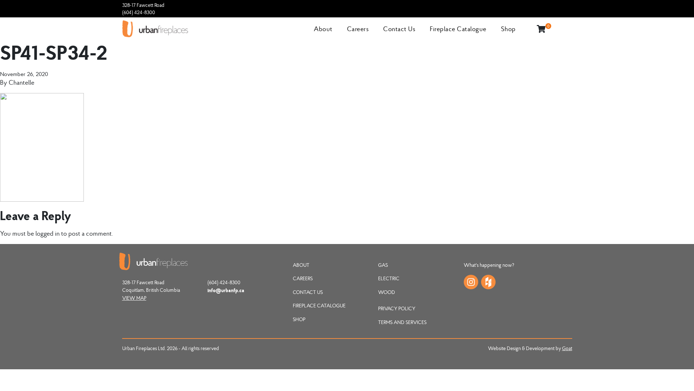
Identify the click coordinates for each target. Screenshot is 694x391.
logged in (47, 233)
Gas (383, 265)
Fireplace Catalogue (458, 29)
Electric (388, 278)
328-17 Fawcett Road (143, 5)
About (323, 29)
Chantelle (21, 82)
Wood (386, 292)
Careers (358, 29)
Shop (508, 29)
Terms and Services (402, 322)
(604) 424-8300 (138, 12)
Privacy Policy (396, 308)
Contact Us (399, 29)
